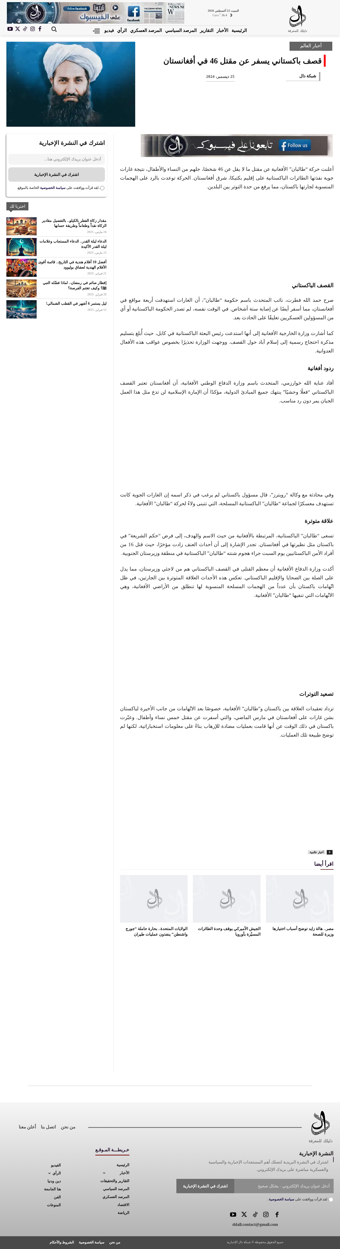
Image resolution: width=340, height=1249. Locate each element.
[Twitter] (244, 1215)
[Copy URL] (207, 118)
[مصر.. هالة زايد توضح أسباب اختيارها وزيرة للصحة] (300, 898)
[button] (53, 29)
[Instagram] (32, 29)
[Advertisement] (227, 235)
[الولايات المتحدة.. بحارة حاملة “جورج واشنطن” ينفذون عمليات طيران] (154, 898)
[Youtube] (10, 29)
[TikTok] (25, 29)
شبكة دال (307, 76)
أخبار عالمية (317, 852)
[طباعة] (242, 118)
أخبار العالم (311, 45)
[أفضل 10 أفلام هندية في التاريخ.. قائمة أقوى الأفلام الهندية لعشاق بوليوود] (21, 268)
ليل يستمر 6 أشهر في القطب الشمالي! (76, 303)
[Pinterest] (277, 118)
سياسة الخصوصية (52, 188)
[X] (17, 29)
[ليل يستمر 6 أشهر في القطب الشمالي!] (21, 309)
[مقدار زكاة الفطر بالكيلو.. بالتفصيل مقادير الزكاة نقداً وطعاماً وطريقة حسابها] (21, 226)
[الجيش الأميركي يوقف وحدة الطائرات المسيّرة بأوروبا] (227, 898)
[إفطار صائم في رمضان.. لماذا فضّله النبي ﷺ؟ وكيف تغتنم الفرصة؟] (21, 288)
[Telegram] (225, 118)
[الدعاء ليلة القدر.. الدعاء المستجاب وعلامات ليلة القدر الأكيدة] (21, 247)
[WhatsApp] (260, 118)
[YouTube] (233, 1215)
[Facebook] (40, 29)
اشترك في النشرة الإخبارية (56, 174)
